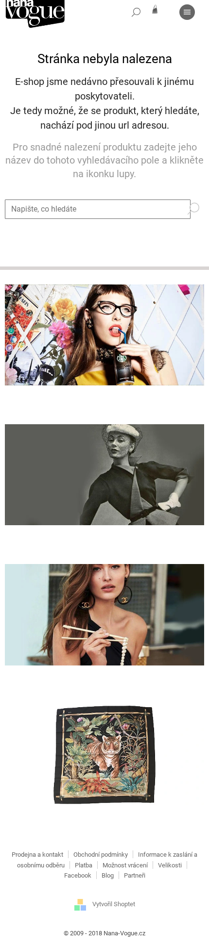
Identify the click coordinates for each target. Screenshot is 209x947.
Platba (83, 865)
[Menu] (187, 12)
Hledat (197, 205)
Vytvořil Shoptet (113, 904)
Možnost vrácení (125, 865)
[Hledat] (136, 12)
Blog (108, 875)
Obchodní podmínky (100, 854)
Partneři (134, 875)
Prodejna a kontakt (37, 854)
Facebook (77, 875)
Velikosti (170, 865)
